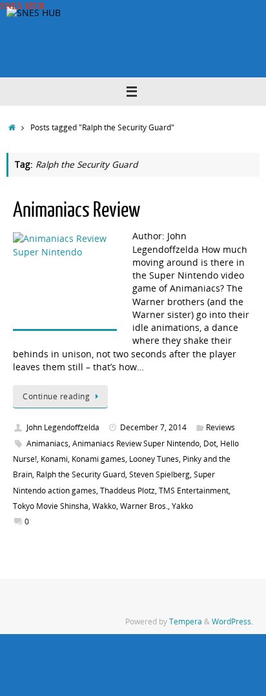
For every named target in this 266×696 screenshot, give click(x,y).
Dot (209, 443)
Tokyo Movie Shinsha (50, 506)
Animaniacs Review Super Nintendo (136, 443)
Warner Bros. (144, 506)
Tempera (185, 621)
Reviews (220, 427)
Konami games (98, 458)
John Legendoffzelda (62, 427)
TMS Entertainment (194, 490)
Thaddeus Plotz (127, 490)
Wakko (104, 506)
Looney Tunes (154, 458)
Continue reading (56, 396)
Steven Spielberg (159, 474)
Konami (54, 458)
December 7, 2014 (153, 427)
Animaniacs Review (76, 210)
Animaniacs (47, 443)
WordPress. (232, 621)
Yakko (182, 506)
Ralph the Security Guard (80, 474)
